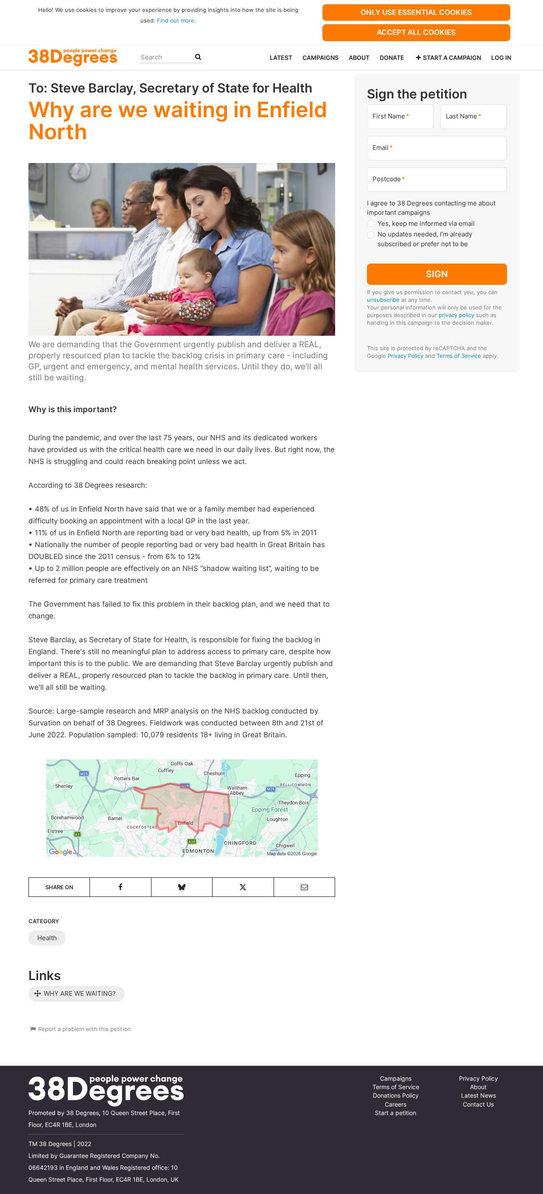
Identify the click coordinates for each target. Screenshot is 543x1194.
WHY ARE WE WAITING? (79, 993)
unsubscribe (383, 299)
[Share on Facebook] (120, 887)
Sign (437, 273)
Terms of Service (459, 355)
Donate (392, 57)
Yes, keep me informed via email (426, 223)
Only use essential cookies (416, 12)
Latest (281, 57)
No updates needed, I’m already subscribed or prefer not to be (425, 239)
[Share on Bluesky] (182, 887)
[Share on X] (243, 887)
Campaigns (320, 57)
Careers (395, 1104)
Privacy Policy (405, 355)
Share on (59, 887)
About (359, 57)
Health (47, 938)
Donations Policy (396, 1095)
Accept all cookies (416, 32)
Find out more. (176, 20)
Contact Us (478, 1104)
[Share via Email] (304, 887)
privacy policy (456, 315)
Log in (501, 57)
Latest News (478, 1095)
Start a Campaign (452, 57)
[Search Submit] (198, 57)
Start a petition (395, 1113)
